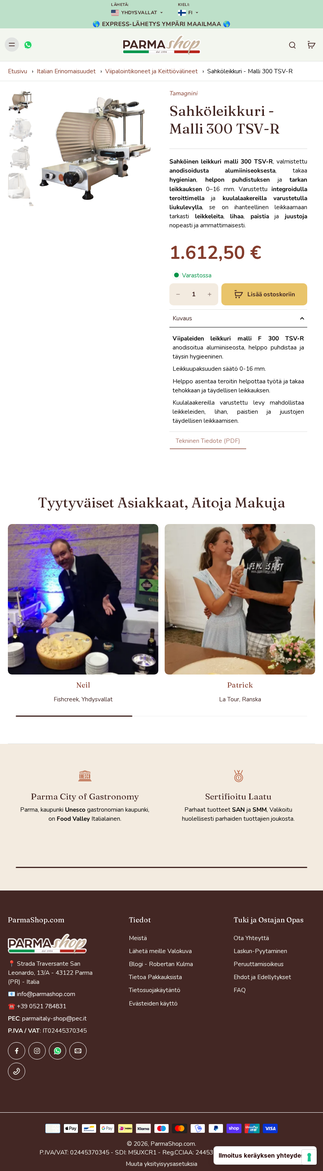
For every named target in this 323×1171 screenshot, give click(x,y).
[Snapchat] (57, 1050)
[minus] (178, 294)
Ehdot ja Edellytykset (262, 977)
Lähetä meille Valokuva (160, 951)
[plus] (209, 294)
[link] (208, 441)
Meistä (138, 938)
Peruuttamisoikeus (259, 964)
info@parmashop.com (46, 994)
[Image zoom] (95, 147)
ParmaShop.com (172, 1143)
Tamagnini (183, 93)
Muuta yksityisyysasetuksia (161, 1164)
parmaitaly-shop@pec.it (54, 1018)
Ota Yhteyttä (251, 938)
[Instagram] (37, 1050)
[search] (292, 44)
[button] (264, 294)
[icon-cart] (311, 44)
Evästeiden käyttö (153, 1003)
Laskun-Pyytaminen (260, 951)
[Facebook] (16, 1050)
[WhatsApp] (27, 44)
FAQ (240, 990)
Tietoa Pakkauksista (155, 977)
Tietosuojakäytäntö (154, 990)
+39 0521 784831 (41, 1006)
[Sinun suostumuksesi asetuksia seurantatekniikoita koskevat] (309, 1157)
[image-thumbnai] (20, 102)
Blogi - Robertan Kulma (161, 964)
